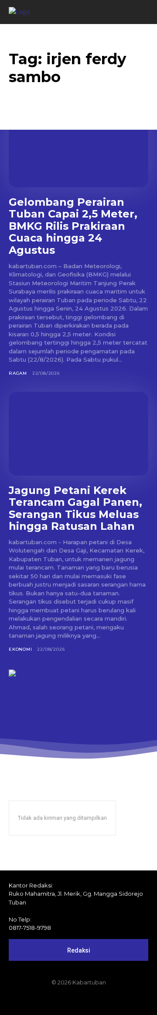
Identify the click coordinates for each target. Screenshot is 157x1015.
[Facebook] (49, 1000)
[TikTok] (78, 1000)
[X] (93, 1000)
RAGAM (18, 373)
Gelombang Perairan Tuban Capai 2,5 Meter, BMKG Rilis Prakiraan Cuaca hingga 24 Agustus (73, 226)
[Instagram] (63, 1000)
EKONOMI (20, 649)
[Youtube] (108, 1000)
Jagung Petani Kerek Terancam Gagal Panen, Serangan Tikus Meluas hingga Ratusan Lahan (75, 508)
